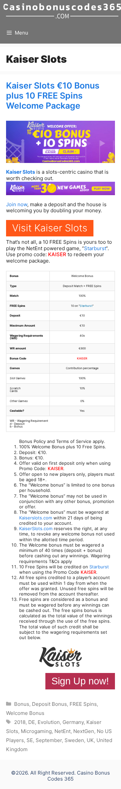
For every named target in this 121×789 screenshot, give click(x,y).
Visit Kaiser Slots (49, 228)
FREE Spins (83, 704)
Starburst (95, 248)
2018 (20, 722)
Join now (16, 204)
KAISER (57, 254)
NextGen (83, 731)
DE (31, 722)
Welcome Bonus (25, 713)
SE (30, 740)
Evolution (49, 722)
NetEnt (62, 731)
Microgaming (36, 731)
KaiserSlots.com (35, 528)
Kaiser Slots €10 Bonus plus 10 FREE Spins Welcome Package (52, 95)
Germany (73, 722)
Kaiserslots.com (35, 517)
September (49, 740)
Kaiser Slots (20, 172)
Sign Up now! (80, 681)
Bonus (21, 704)
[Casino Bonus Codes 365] (62, 11)
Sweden (74, 740)
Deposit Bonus (49, 704)
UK (90, 740)
